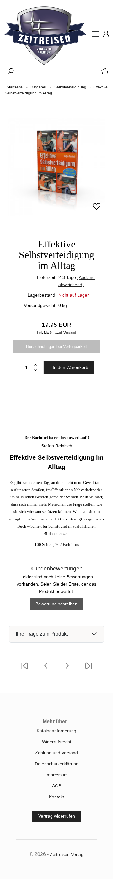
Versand (69, 332)
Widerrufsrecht (56, 741)
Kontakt (56, 796)
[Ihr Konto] (104, 36)
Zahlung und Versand (56, 752)
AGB (56, 785)
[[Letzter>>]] (88, 669)
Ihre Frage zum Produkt (42, 634)
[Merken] (96, 209)
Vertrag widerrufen (56, 816)
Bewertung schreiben (56, 603)
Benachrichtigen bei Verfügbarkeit (56, 346)
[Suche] (8, 73)
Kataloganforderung (56, 730)
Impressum (57, 774)
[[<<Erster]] (24, 669)
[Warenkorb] (103, 73)
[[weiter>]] (67, 669)
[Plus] (35, 364)
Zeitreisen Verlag (66, 854)
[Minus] (35, 369)
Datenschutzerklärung (56, 763)
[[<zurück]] (45, 669)
